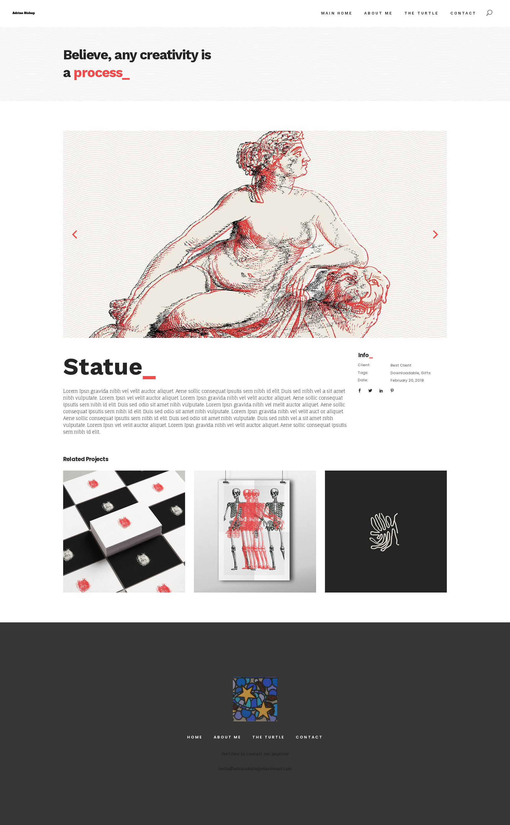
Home (194, 737)
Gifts (425, 373)
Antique (124, 535)
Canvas (254, 528)
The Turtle (268, 737)
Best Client (400, 365)
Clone (386, 528)
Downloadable (404, 373)
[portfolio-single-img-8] (274, 234)
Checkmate (124, 528)
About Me (227, 737)
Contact (309, 737)
